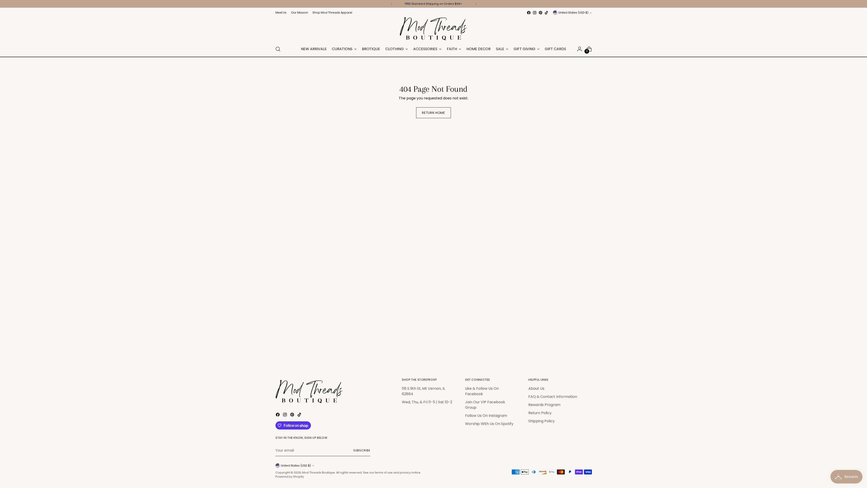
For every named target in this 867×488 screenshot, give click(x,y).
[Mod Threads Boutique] (433, 28)
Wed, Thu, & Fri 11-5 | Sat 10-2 (427, 402)
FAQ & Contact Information (552, 396)
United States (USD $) (573, 12)
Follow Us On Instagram (486, 415)
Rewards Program (544, 404)
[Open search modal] (277, 49)
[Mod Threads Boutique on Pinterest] (540, 13)
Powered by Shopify (289, 477)
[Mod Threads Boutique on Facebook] (529, 13)
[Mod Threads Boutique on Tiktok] (546, 13)
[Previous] (391, 4)
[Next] (476, 4)
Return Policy (540, 412)
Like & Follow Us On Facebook (482, 391)
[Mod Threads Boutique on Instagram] (535, 13)
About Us (536, 388)
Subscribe (361, 450)
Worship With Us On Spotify (489, 423)
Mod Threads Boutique (318, 472)
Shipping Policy (541, 421)
